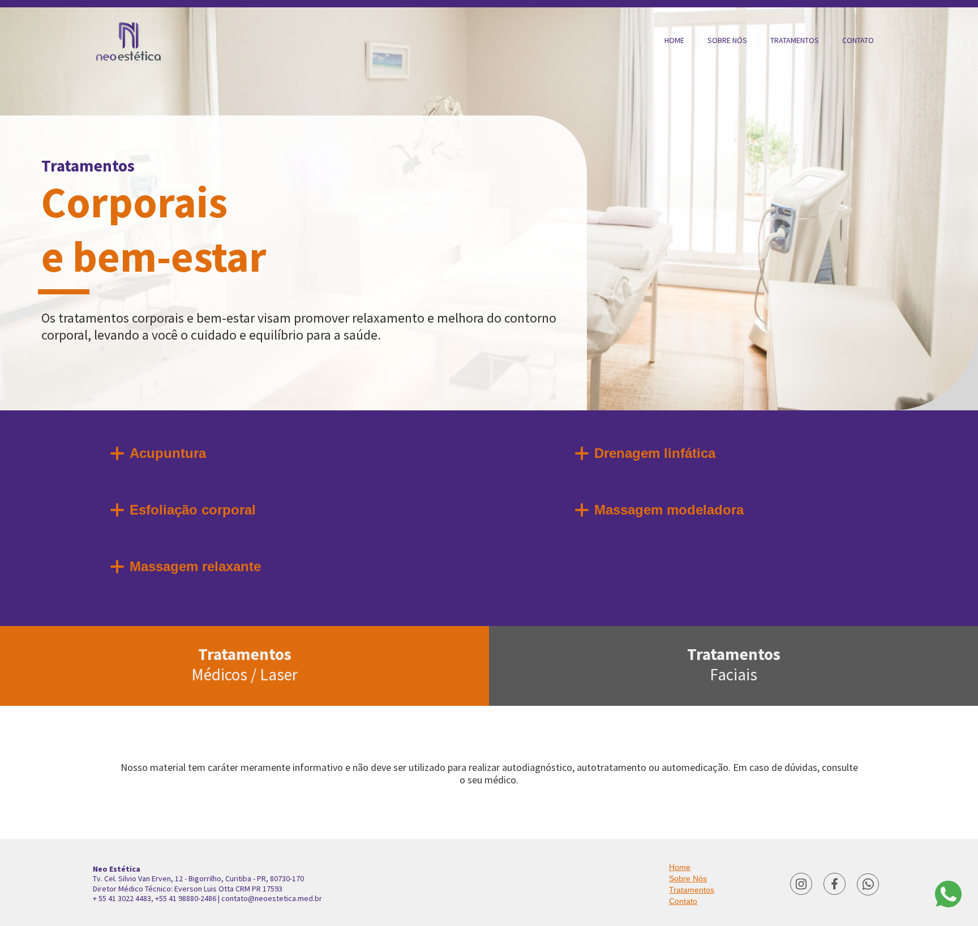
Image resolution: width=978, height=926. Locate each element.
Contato (683, 901)
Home (679, 867)
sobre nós (727, 40)
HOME (674, 40)
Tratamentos (244, 664)
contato (858, 40)
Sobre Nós (688, 878)
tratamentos (794, 40)
